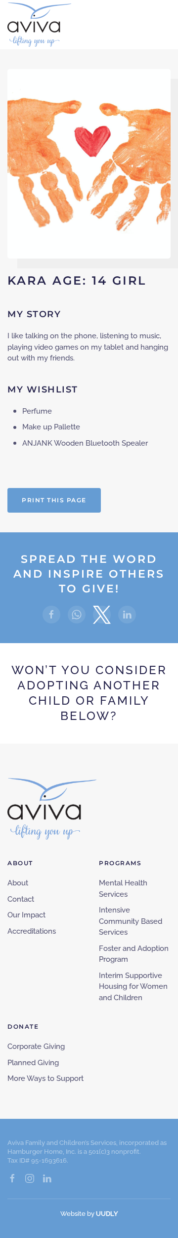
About (17, 883)
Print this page (54, 500)
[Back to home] (39, 24)
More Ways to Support (45, 1078)
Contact (20, 899)
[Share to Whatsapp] (77, 614)
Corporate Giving (36, 1046)
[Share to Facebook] (51, 614)
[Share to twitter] (102, 614)
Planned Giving (33, 1062)
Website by (89, 1213)
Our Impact (26, 915)
